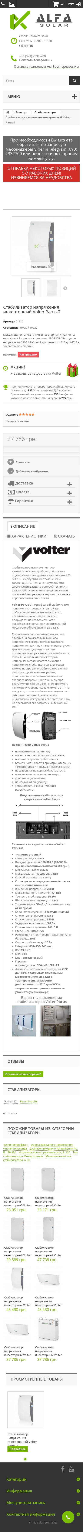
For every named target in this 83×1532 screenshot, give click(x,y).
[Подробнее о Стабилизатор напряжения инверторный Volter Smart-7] (18, 1230)
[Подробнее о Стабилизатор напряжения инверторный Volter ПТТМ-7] (49, 1330)
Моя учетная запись (25, 1502)
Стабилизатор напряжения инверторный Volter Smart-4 (17, 1203)
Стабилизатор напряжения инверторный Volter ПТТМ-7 (48, 1353)
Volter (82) (11, 1101)
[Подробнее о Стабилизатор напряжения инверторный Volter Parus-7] (25, 1409)
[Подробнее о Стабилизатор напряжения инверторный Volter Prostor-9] (49, 1280)
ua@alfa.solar (38, 36)
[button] (35, 58)
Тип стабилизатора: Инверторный (40, 1154)
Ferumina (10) (28, 1101)
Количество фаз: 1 (16, 1145)
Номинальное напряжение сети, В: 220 (45, 1152)
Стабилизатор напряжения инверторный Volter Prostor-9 (48, 1303)
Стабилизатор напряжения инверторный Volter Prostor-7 (17, 1353)
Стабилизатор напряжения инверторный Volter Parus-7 (22, 1440)
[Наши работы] (12, 4)
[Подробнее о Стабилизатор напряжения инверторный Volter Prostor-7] (18, 1330)
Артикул (9, 321)
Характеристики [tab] (28, 536)
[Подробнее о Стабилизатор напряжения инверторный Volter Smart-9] (49, 1230)
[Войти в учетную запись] (78, 4)
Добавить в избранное (32, 471)
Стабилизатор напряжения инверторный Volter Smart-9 (48, 1253)
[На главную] (8, 112)
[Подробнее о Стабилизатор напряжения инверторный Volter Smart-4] (18, 1180)
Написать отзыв (17, 421)
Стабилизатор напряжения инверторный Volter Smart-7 (17, 1253)
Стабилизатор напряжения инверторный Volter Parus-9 (17, 1303)
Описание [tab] (23, 526)
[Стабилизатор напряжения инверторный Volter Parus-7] (30, 288)
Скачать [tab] (66, 536)
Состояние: (11, 327)
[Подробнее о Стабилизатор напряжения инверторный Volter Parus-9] (18, 1280)
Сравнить (22, 462)
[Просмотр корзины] (58, 4)
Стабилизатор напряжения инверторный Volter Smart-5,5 (48, 1203)
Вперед (65, 288)
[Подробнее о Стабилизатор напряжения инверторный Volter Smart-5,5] (49, 1180)
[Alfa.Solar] (41, 20)
